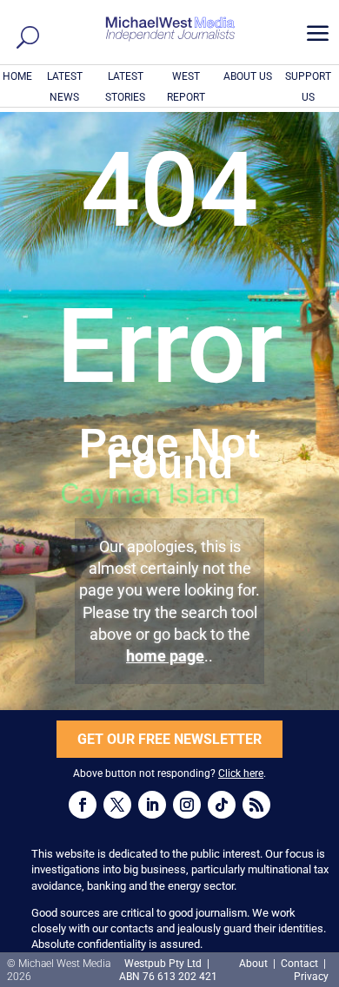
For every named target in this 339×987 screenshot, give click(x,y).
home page (165, 656)
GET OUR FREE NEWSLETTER (169, 739)
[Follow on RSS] (256, 805)
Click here (240, 773)
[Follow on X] (117, 805)
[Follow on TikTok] (222, 805)
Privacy (311, 977)
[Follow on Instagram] (187, 805)
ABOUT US (247, 76)
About (254, 963)
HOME (17, 76)
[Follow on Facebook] (82, 805)
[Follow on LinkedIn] (152, 805)
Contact (299, 963)
